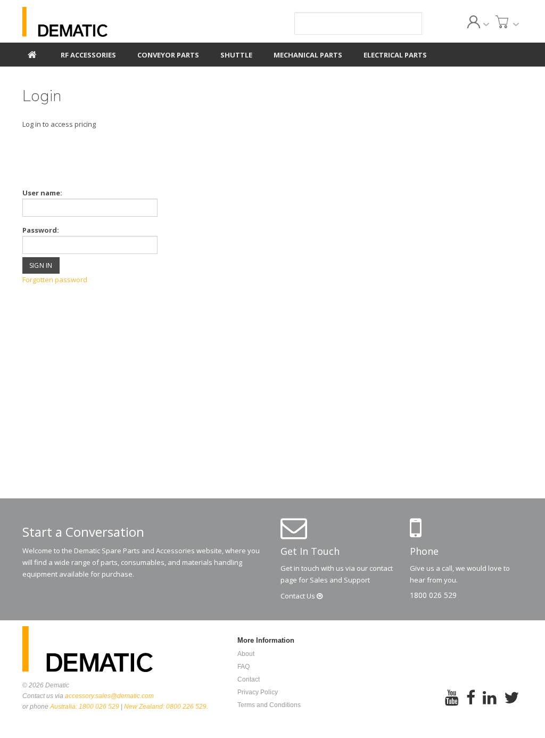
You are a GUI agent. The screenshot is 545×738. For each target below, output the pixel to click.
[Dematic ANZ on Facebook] (470, 705)
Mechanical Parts (308, 55)
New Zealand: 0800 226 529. (166, 706)
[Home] (32, 53)
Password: (40, 230)
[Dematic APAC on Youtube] (452, 705)
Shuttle (236, 55)
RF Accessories (88, 55)
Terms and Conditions (269, 705)
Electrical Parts (395, 55)
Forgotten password (54, 279)
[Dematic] (100, 22)
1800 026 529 (433, 595)
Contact (298, 596)
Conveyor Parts (168, 55)
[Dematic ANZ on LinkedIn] (490, 705)
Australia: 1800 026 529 (84, 706)
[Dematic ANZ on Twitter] (511, 705)
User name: (42, 193)
